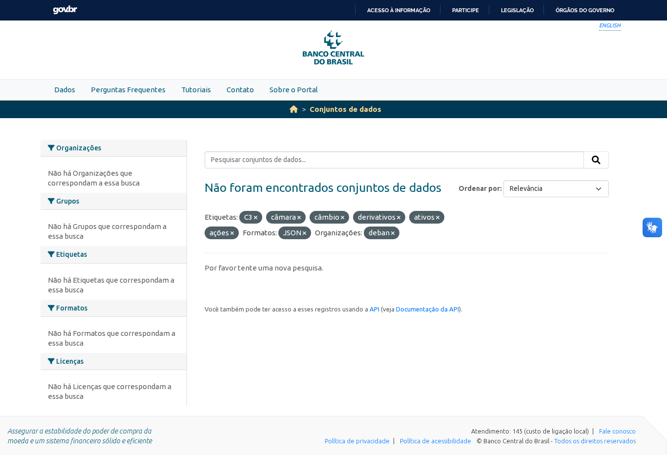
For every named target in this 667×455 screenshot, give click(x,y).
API (374, 309)
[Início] (294, 109)
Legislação (517, 10)
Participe (465, 10)
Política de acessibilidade (435, 440)
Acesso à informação (398, 10)
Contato (240, 89)
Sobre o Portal (294, 89)
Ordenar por (479, 188)
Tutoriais (196, 89)
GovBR (65, 10)
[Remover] (255, 218)
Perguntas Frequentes (128, 89)
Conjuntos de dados (345, 109)
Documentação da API (427, 309)
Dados (64, 89)
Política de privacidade (357, 440)
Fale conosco (617, 431)
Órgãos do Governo (585, 10)
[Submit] (596, 160)
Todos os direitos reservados (595, 440)
